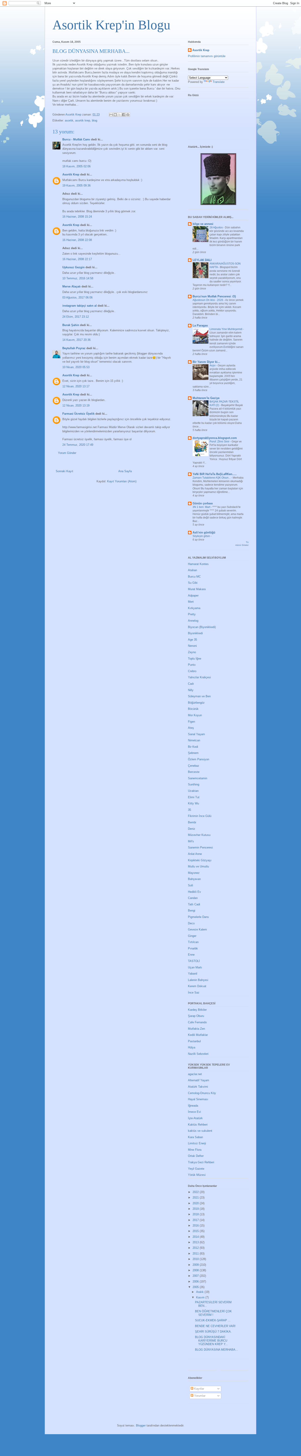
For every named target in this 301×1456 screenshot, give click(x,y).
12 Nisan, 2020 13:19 (75, 405)
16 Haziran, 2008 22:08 (77, 240)
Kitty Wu (193, 803)
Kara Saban (195, 1137)
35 (189, 809)
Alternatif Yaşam (198, 1080)
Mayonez (194, 872)
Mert (191, 601)
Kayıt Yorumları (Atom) (121, 481)
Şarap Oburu (196, 1016)
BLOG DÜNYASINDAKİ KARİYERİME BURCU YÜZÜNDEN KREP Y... (211, 1340)
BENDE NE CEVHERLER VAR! (215, 1326)
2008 (196, 1270)
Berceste (193, 772)
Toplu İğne (194, 658)
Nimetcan (194, 740)
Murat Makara (197, 589)
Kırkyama (194, 608)
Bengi (191, 910)
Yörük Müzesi (197, 1174)
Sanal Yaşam (196, 734)
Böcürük (193, 708)
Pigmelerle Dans (198, 917)
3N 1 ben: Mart (202, 507)
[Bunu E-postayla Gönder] (111, 114)
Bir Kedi (193, 746)
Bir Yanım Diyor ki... (206, 362)
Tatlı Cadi (194, 904)
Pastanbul (194, 1041)
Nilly (190, 690)
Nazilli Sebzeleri (198, 1053)
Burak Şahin (70, 325)
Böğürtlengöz (196, 702)
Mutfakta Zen (196, 1028)
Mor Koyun (195, 715)
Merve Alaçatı (71, 286)
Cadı (191, 683)
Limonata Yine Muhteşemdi (226, 329)
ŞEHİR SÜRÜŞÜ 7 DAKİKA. (213, 1331)
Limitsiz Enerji (197, 1143)
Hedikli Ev (194, 891)
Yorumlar (199, 1395)
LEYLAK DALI (202, 260)
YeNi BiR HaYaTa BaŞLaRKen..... (215, 474)
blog (94, 120)
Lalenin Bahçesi (198, 980)
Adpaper (193, 595)
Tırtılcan (193, 942)
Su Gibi (192, 582)
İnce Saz (193, 992)
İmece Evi (194, 1111)
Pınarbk (193, 948)
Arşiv (213, 365)
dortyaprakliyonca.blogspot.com (215, 438)
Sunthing (193, 784)
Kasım (200, 1297)
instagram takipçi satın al (79, 305)
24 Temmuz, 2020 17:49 (77, 444)
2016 (196, 1225)
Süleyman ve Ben (199, 696)
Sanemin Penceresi (200, 847)
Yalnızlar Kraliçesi (199, 677)
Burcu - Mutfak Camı (76, 139)
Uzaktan (193, 790)
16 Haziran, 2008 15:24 (77, 216)
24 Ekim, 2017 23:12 (75, 316)
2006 (196, 1281)
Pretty (192, 614)
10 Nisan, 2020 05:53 (75, 367)
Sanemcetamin (197, 778)
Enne (191, 954)
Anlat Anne (195, 854)
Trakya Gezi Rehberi (201, 1162)
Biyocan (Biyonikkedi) (202, 627)
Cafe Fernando (197, 1022)
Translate (219, 82)
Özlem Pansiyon (198, 759)
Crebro (192, 671)
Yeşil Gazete (196, 1168)
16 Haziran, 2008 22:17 (77, 259)
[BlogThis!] (115, 114)
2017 (196, 1220)
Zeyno (192, 652)
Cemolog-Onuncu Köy (202, 1093)
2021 (196, 1197)
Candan (193, 898)
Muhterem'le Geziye (206, 398)
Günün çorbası (203, 503)
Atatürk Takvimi (198, 1086)
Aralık (200, 1292)
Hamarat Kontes (198, 564)
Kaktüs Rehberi (198, 1124)
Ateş (191, 727)
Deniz (191, 828)
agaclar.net (195, 1074)
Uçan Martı (195, 967)
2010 (196, 1259)
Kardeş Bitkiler (197, 1009)
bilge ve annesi (203, 224)
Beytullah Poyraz (73, 348)
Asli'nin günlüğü (204, 532)
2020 (196, 1203)
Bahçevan (194, 879)
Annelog (193, 620)
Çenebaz (193, 765)
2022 (196, 1192)
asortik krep (82, 120)
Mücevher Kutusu (199, 835)
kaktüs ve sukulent (200, 1130)
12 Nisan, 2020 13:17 (75, 386)
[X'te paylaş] (119, 114)
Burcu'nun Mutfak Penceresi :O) (214, 296)
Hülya (191, 1047)
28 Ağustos (216, 227)
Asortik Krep (70, 174)
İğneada (193, 1105)
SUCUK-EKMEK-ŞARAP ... (212, 1320)
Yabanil (192, 973)
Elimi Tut (193, 797)
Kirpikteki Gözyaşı (200, 860)
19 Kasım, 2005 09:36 (76, 185)
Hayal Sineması (198, 1099)
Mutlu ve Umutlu (198, 866)
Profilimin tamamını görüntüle (206, 56)
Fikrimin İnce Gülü (199, 816)
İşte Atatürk (195, 1118)
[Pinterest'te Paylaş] (128, 114)
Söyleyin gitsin (202, 536)
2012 (196, 1247)
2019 (196, 1208)
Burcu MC (194, 576)
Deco (191, 923)
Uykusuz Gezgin (73, 267)
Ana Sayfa (125, 471)
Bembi (192, 822)
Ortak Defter (196, 1156)
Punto (191, 664)
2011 (196, 1253)
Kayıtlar (198, 1388)
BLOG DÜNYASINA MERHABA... (216, 1349)
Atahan (192, 570)
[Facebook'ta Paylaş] (123, 114)
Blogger (141, 1425)
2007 (196, 1275)
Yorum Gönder (67, 453)
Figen (191, 721)
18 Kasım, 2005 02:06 (76, 166)
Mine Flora (194, 1149)
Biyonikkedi (195, 633)
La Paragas (200, 325)
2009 (196, 1264)
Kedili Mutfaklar (198, 1035)
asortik (69, 120)
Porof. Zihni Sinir (220, 441)
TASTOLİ (194, 961)
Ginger (192, 936)
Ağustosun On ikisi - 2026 (208, 300)
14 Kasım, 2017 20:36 (76, 339)
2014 (196, 1236)
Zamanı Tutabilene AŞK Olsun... (212, 477)
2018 (196, 1214)
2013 (196, 1242)
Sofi (190, 885)
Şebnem (193, 753)
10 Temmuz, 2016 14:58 (77, 278)
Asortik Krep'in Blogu (111, 25)
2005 (196, 1287)
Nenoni (192, 645)
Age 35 (192, 639)
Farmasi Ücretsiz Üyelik (78, 413)
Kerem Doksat (197, 986)
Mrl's (191, 841)
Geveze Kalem (197, 929)
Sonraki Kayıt (64, 471)
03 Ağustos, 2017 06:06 (77, 297)
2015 (196, 1231)
